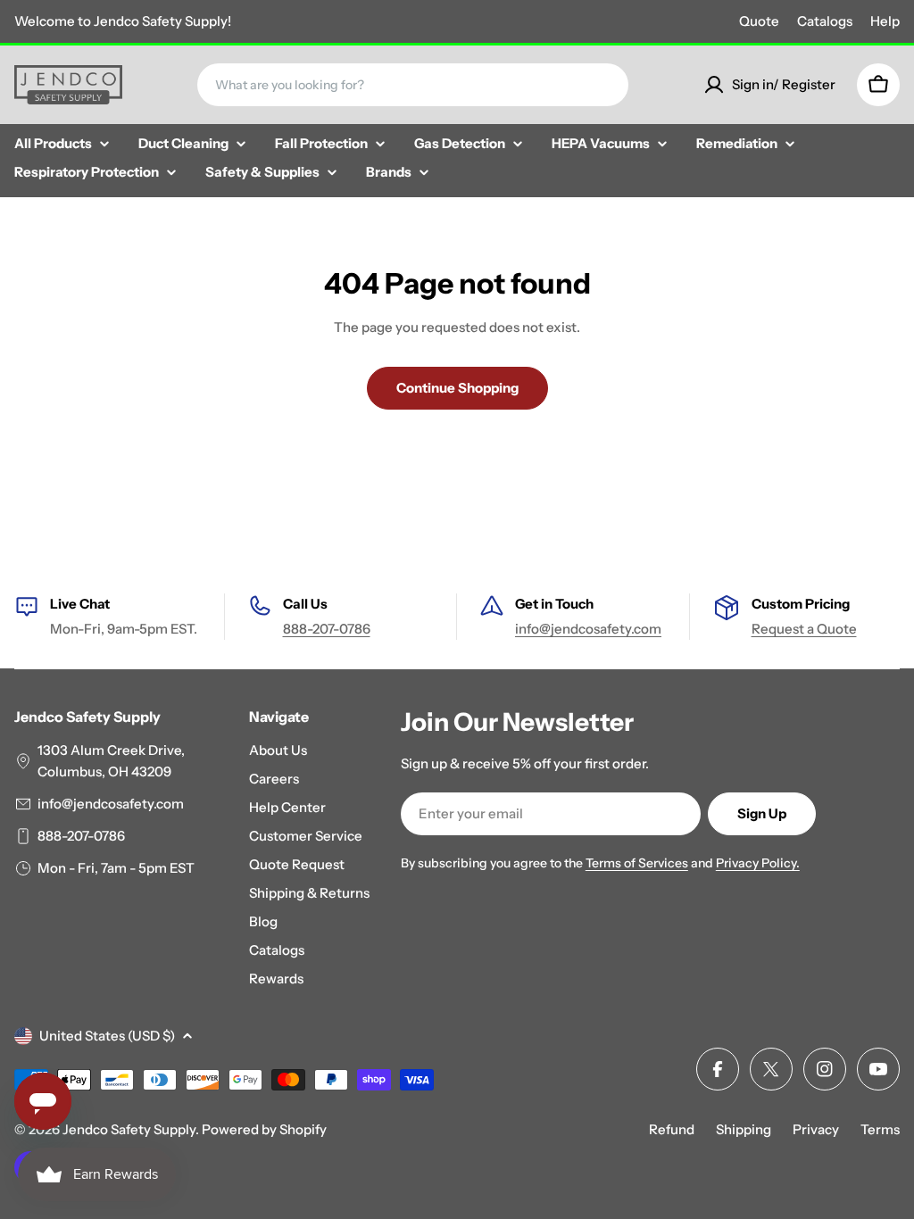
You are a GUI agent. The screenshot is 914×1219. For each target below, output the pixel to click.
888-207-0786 (326, 628)
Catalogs (824, 20)
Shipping (743, 1129)
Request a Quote (804, 628)
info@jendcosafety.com (588, 628)
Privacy (816, 1129)
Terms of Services (637, 863)
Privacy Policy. (758, 863)
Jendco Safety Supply (128, 1129)
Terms (880, 1129)
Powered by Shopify (264, 1129)
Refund (671, 1129)
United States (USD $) (107, 1035)
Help (885, 20)
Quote (759, 20)
